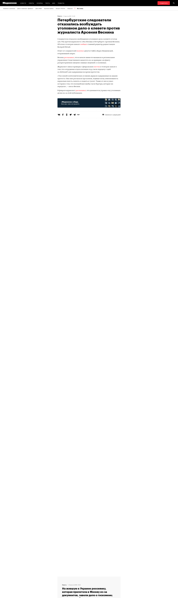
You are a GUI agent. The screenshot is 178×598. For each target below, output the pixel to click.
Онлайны (40, 3)
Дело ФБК (39, 8)
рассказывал (69, 57)
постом (97, 67)
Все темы (80, 8)
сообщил (83, 44)
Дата (53, 3)
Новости (23, 3)
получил (80, 51)
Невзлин (70, 8)
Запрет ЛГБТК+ (60, 8)
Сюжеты (31, 3)
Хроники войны (48, 8)
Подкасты (61, 3)
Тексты (47, 3)
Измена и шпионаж (9, 8)
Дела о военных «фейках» (25, 8)
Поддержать (164, 3)
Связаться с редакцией (113, 114)
